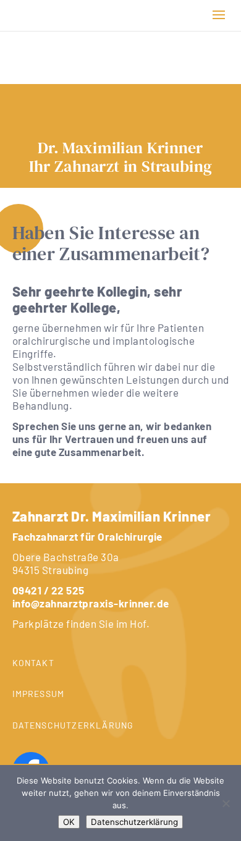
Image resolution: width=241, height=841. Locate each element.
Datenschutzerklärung (73, 725)
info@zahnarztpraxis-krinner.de (90, 603)
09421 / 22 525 (48, 590)
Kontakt (33, 662)
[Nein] (225, 803)
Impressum (38, 693)
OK (69, 822)
